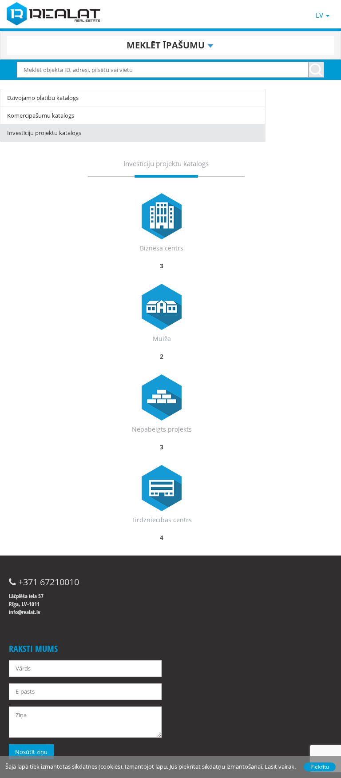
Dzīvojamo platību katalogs (43, 98)
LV (320, 15)
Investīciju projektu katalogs (44, 133)
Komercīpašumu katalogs (40, 115)
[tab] (170, 45)
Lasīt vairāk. (280, 766)
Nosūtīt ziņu (31, 752)
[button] (170, 45)
